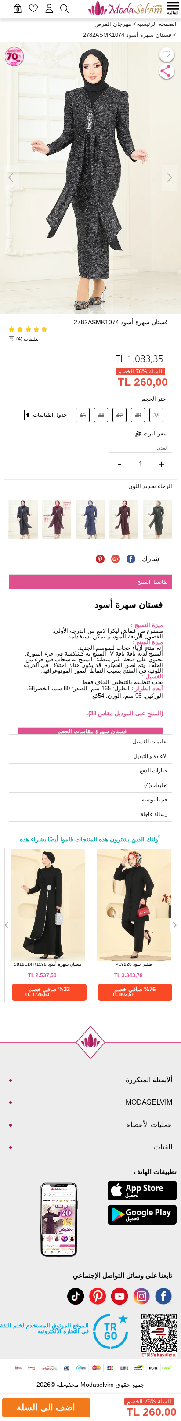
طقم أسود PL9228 (134, 964)
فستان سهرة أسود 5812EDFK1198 (48, 964)
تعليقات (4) (27, 338)
